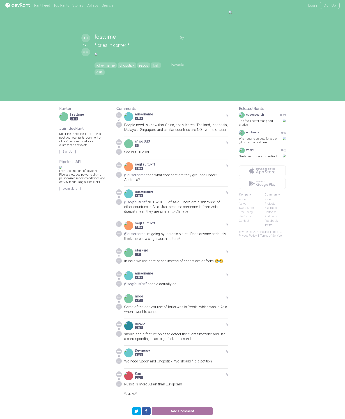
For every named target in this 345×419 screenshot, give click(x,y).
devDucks (245, 216)
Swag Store (246, 208)
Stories (77, 5)
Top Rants (61, 5)
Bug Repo (271, 208)
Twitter (269, 225)
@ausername (135, 175)
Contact (244, 220)
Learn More (70, 188)
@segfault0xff (135, 202)
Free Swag (246, 212)
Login (312, 5)
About (243, 199)
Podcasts (271, 216)
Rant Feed (42, 5)
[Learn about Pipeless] (60, 167)
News (242, 203)
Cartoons (270, 212)
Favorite (177, 64)
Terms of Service (271, 235)
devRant (244, 232)
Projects (270, 203)
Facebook (271, 220)
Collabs (92, 5)
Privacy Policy (248, 235)
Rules (268, 199)
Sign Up (330, 5)
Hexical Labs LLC (271, 232)
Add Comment (182, 411)
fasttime (105, 37)
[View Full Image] (139, 54)
